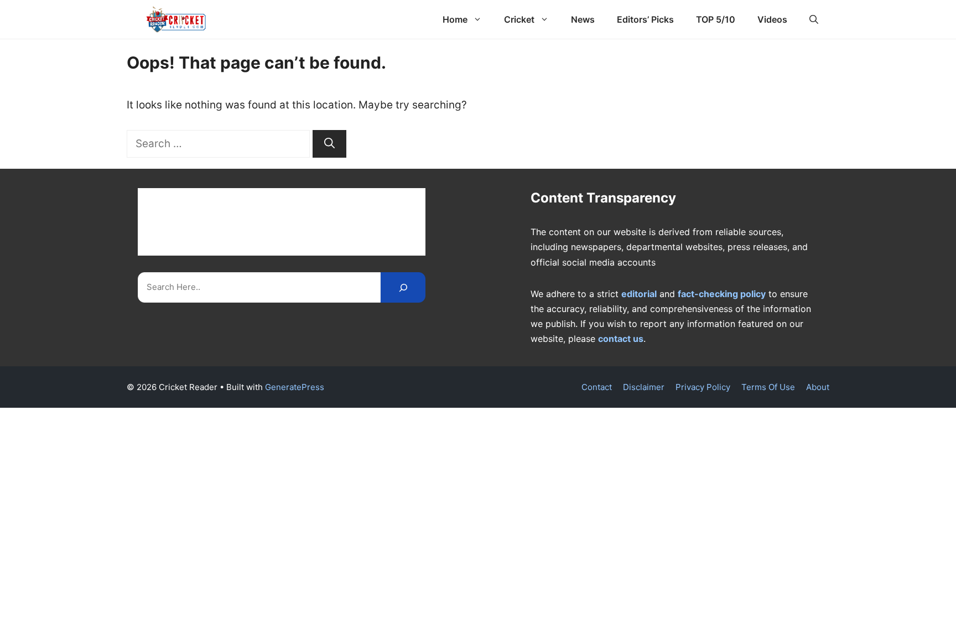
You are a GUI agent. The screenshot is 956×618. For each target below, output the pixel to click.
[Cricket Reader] (176, 19)
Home (455, 19)
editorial (639, 293)
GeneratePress (294, 387)
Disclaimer (643, 387)
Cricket (519, 19)
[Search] (329, 144)
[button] (813, 19)
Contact (596, 387)
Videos (772, 19)
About (817, 387)
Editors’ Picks (645, 19)
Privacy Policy (703, 387)
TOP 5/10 (715, 19)
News (583, 19)
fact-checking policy (722, 293)
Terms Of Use (768, 387)
